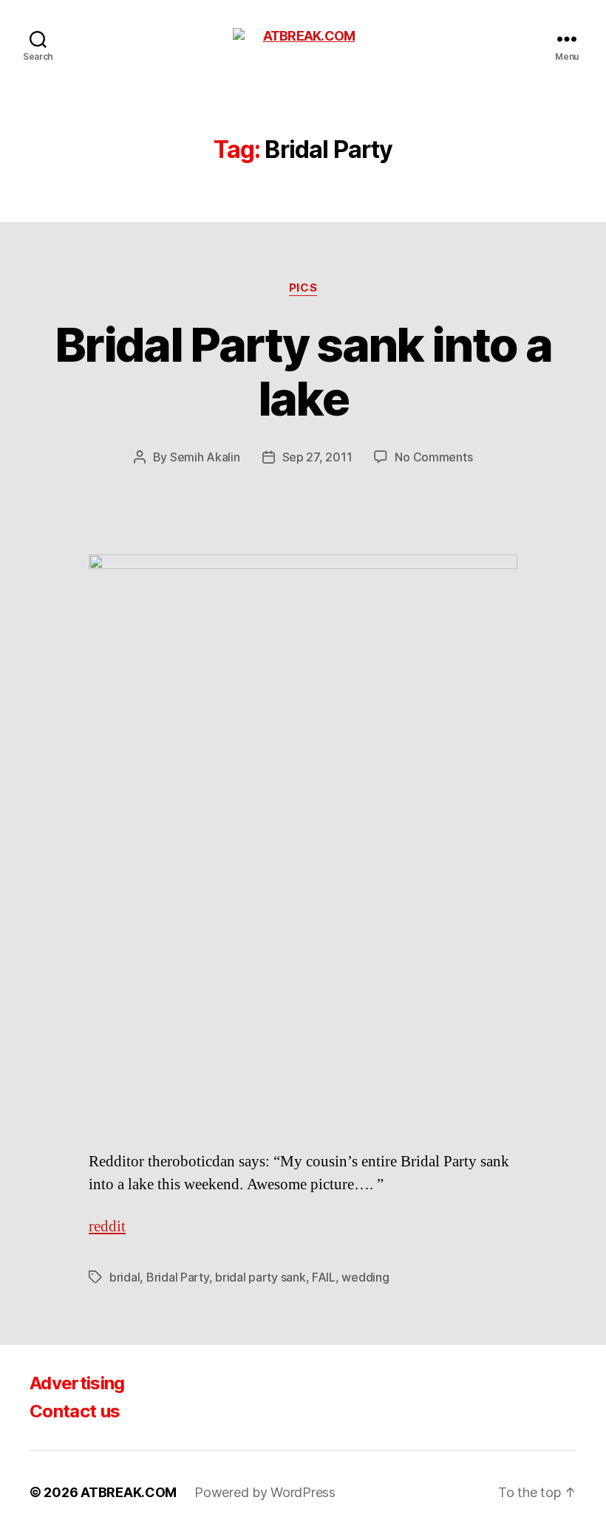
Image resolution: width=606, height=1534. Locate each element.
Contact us (75, 1411)
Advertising (77, 1383)
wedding (365, 1277)
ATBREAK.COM (129, 1492)
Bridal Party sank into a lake (303, 371)
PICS (303, 288)
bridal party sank (260, 1277)
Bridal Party (177, 1277)
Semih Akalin (205, 457)
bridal (124, 1277)
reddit (107, 1227)
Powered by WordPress (265, 1492)
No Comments (433, 457)
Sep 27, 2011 (317, 457)
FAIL (324, 1277)
